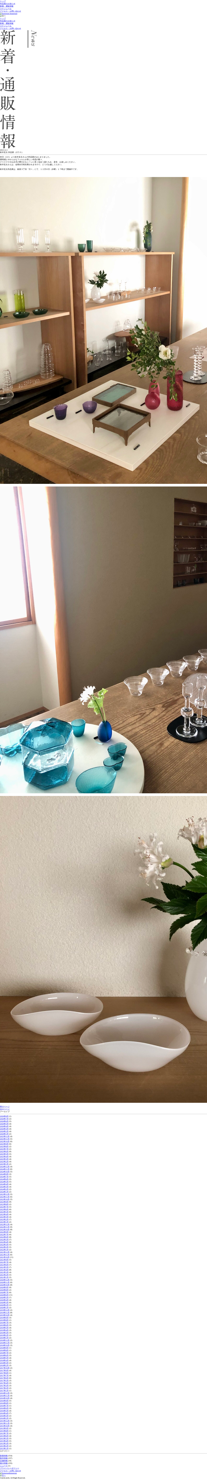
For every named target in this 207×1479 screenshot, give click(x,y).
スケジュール (6, 9)
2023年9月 (4, 1202)
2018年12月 (5, 1340)
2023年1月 (4, 1222)
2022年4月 (4, 1242)
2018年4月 (4, 1360)
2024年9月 (4, 1174)
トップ (3, 1)
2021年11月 (5, 1255)
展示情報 (4, 1463)
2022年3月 (4, 1245)
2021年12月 (5, 1252)
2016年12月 (5, 1393)
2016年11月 (5, 1396)
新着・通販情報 (6, 6)
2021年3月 (4, 1272)
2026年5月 (4, 1124)
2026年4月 (4, 1126)
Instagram (13, 14)
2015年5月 (4, 1438)
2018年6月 (4, 1355)
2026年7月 (4, 1119)
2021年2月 (4, 1275)
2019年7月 (4, 1323)
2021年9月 (4, 1260)
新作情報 (4, 1458)
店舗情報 (4, 1461)
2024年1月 (4, 1192)
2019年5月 (4, 1328)
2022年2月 (4, 1247)
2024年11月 (5, 1169)
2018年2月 (4, 1365)
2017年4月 (4, 1383)
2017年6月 (4, 1378)
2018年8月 (4, 1350)
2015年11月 (5, 1423)
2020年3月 (4, 1302)
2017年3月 (4, 1386)
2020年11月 (5, 1282)
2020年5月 (4, 1297)
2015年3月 (4, 1443)
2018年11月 (5, 1343)
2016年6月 (4, 1408)
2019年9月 (4, 1318)
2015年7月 (4, 1433)
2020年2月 (4, 1305)
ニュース (4, 1466)
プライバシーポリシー (9, 1468)
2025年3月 (4, 1159)
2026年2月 (4, 1131)
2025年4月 (4, 1157)
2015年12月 (5, 1421)
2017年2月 (4, 1388)
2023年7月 (4, 1207)
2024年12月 (5, 1167)
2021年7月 (4, 1262)
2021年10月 (5, 1257)
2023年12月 (5, 1194)
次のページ (5, 1109)
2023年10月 (5, 1199)
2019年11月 (5, 1313)
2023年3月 (4, 1217)
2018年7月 (4, 1353)
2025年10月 (5, 1141)
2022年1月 (4, 1250)
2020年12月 (5, 1280)
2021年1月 (4, 1277)
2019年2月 (4, 1335)
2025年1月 (4, 1164)
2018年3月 (4, 1363)
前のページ (5, 1107)
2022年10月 (5, 1230)
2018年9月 (4, 1348)
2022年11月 (5, 1227)
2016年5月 (4, 1411)
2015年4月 (4, 1441)
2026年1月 (4, 1134)
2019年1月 (4, 1338)
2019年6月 (4, 1325)
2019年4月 (4, 1330)
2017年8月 (4, 1373)
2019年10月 (5, 1315)
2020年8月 (4, 1290)
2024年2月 (4, 1189)
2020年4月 (4, 1300)
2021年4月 (4, 1270)
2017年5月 (4, 1381)
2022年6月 (4, 1237)
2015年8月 (4, 1431)
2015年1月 (4, 1448)
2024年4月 (4, 1184)
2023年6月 (4, 1209)
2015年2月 (4, 1446)
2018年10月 (5, 1345)
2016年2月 (4, 1418)
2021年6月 (4, 1265)
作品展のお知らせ (7, 4)
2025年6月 (4, 1151)
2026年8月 (4, 1116)
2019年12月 (5, 1310)
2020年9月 (4, 1287)
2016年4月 (4, 1413)
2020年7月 (4, 1292)
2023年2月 (4, 1219)
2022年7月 (4, 1235)
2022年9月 (4, 1232)
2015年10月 (5, 1426)
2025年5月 (4, 1154)
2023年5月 (4, 1212)
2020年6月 (4, 1295)
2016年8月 (4, 1403)
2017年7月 (4, 1375)
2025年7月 (4, 1149)
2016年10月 (5, 1398)
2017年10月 (5, 1368)
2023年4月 (4, 1214)
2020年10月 (5, 1285)
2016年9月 (4, 1401)
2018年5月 (4, 1358)
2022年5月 (4, 1240)
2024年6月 (4, 1179)
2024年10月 (5, 1172)
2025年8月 (4, 1146)
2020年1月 (4, 1308)
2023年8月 (4, 1204)
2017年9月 (4, 1370)
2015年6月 (4, 1436)
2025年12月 (5, 1136)
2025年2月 (4, 1162)
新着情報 (4, 1456)
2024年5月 (4, 1182)
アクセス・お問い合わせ (10, 11)
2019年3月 (4, 1333)
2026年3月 (4, 1129)
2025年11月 (5, 1139)
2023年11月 (5, 1197)
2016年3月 (4, 1416)
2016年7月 (4, 1406)
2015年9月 (4, 1428)
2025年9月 (4, 1144)
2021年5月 (4, 1267)
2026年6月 (4, 1121)
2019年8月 (4, 1320)
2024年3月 (4, 1187)
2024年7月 (4, 1177)
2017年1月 (4, 1391)
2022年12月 (5, 1224)
